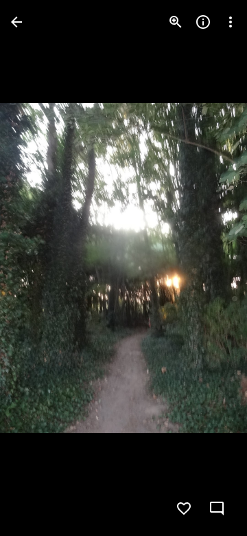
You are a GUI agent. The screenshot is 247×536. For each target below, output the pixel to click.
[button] (38, 268)
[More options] (230, 22)
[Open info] (203, 22)
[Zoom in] (175, 22)
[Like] (184, 508)
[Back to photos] (16, 21)
